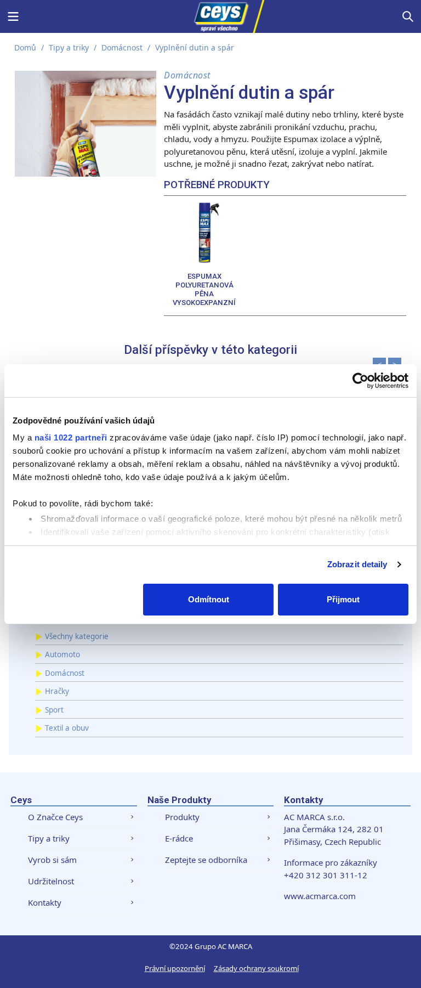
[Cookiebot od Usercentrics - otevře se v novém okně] (360, 380)
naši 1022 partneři (71, 437)
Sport (54, 710)
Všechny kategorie (77, 636)
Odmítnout (208, 599)
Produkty (182, 816)
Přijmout (343, 599)
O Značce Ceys (55, 816)
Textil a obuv (67, 728)
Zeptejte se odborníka (206, 859)
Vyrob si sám (52, 859)
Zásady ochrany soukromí (256, 968)
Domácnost (122, 47)
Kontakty (44, 902)
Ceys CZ (210, 16)
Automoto (62, 654)
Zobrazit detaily (357, 564)
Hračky (57, 691)
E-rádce (179, 838)
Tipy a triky (69, 47)
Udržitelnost (51, 881)
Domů (25, 47)
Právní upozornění (175, 968)
